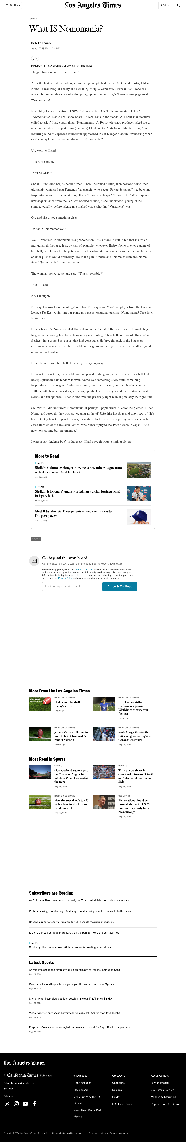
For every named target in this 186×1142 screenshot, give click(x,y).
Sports (34, 19)
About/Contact (160, 1076)
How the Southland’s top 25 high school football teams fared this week (71, 804)
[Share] (35, 58)
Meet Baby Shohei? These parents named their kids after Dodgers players (74, 513)
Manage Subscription (163, 1097)
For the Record (160, 1083)
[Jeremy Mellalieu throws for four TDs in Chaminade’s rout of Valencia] (40, 734)
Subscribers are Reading (51, 892)
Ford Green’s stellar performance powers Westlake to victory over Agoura (133, 708)
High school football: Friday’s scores (67, 704)
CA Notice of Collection (77, 1133)
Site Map (8, 1089)
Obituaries (118, 1083)
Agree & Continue (120, 586)
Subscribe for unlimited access (19, 1083)
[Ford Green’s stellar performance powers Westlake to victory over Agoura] (104, 704)
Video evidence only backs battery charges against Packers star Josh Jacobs (74, 1013)
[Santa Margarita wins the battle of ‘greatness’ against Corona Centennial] (104, 734)
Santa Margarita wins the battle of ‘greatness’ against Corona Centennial (134, 736)
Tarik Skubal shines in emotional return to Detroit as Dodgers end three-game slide (135, 776)
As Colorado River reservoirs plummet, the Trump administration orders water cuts (79, 900)
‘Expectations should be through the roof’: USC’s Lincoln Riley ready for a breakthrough (134, 806)
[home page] (93, 5)
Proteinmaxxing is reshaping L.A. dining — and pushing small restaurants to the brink (80, 911)
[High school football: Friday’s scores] (40, 704)
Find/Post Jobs (82, 1083)
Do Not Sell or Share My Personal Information (108, 1133)
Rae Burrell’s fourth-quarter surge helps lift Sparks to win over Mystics (71, 984)
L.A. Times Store (122, 1104)
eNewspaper (80, 1076)
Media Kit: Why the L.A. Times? (87, 1100)
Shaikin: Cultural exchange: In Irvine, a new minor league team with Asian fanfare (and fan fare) (78, 470)
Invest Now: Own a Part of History (88, 1113)
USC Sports (124, 796)
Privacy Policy (65, 578)
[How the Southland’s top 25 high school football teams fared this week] (40, 802)
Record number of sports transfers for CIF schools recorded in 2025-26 (71, 922)
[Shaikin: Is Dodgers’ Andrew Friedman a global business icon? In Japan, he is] (139, 493)
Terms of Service (83, 570)
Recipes (117, 1090)
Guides (116, 1097)
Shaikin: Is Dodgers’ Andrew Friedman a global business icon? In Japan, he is (78, 494)
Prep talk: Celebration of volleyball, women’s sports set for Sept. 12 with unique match (80, 1027)
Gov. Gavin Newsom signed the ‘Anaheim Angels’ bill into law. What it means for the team (71, 776)
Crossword (118, 1076)
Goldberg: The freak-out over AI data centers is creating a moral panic (71, 947)
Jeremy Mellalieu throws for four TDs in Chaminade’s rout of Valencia (71, 736)
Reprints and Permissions (166, 1104)
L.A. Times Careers (162, 1090)
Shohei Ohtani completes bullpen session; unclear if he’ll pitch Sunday (70, 998)
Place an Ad (80, 1090)
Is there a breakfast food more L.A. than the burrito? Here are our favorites (74, 933)
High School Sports (64, 698)
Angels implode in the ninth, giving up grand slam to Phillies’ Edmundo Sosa (74, 970)
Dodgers (122, 766)
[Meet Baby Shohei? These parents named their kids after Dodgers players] (139, 517)
